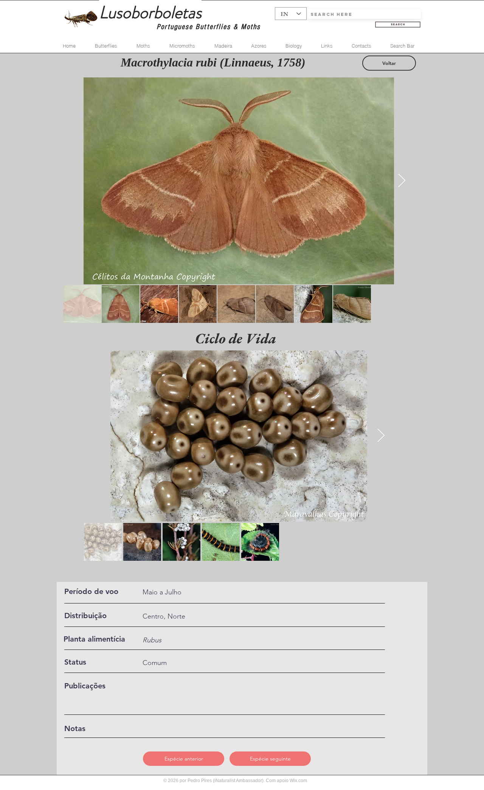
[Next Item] (401, 181)
